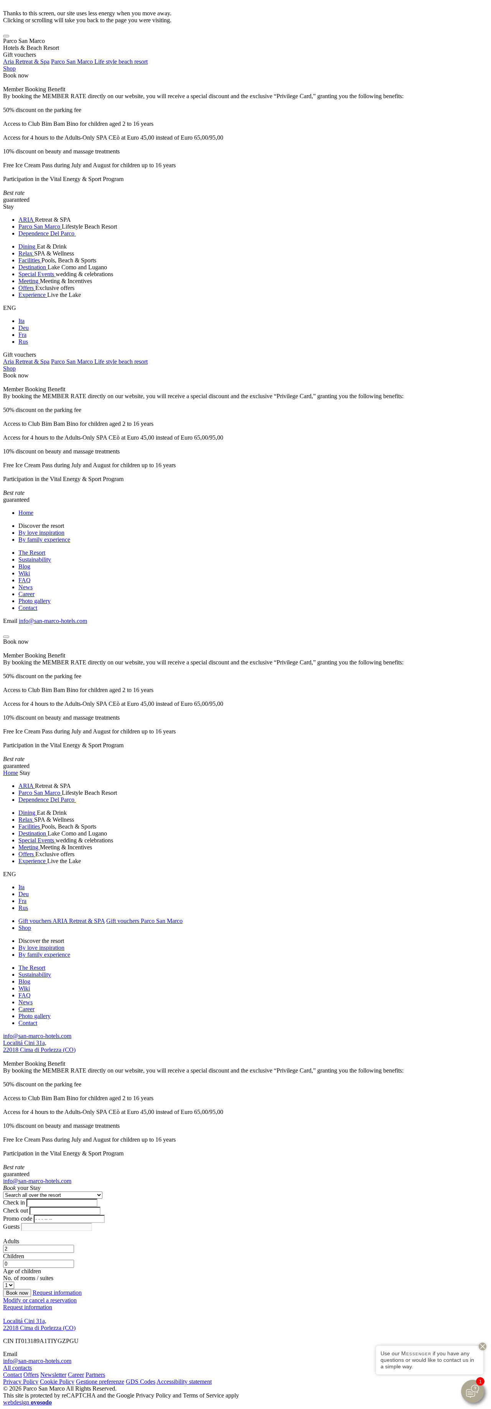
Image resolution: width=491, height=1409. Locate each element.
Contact (27, 608)
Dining (27, 246)
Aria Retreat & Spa (26, 61)
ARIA (26, 219)
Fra (22, 334)
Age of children (22, 1271)
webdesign (27, 1402)
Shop (9, 68)
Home (25, 512)
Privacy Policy (20, 1381)
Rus (23, 341)
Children (13, 1256)
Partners (95, 1374)
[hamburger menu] (6, 36)
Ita (21, 321)
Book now (16, 75)
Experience (32, 295)
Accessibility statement (184, 1381)
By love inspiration (41, 532)
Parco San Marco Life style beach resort (99, 61)
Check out (15, 1210)
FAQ (24, 580)
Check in (14, 1202)
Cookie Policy (57, 1381)
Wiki (24, 573)
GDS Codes (140, 1381)
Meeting (29, 281)
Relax (26, 253)
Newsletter (53, 1374)
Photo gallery (34, 601)
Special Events (37, 274)
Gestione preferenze (100, 1381)
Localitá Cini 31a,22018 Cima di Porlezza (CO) (39, 1046)
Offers (26, 288)
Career (26, 594)
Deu (23, 328)
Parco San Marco (40, 226)
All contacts (17, 1368)
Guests (11, 1226)
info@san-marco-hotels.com (53, 621)
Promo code (17, 1218)
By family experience (44, 539)
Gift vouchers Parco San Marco (144, 921)
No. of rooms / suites (28, 1278)
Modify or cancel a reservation (40, 1300)
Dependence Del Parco (47, 233)
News (25, 587)
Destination (33, 267)
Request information (57, 1292)
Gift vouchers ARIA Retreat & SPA (61, 921)
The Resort (31, 552)
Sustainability (34, 559)
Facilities (29, 260)
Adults (11, 1241)
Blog (24, 566)
